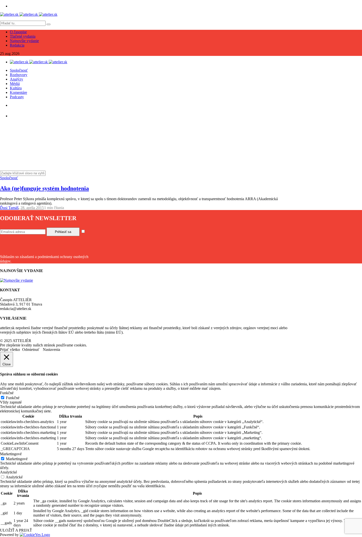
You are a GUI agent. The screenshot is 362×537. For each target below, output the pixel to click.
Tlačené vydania (22, 36)
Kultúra (16, 88)
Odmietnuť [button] (30, 349)
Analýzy (16, 79)
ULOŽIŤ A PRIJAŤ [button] (16, 530)
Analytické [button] (8, 472)
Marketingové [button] (11, 454)
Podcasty (17, 97)
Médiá (15, 83)
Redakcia (17, 45)
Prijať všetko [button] (10, 349)
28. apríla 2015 (32, 208)
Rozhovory (18, 75)
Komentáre (18, 92)
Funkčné (12, 398)
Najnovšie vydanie (24, 41)
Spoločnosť (19, 70)
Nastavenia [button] (51, 349)
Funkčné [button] (7, 393)
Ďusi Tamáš (9, 208)
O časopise (18, 32)
